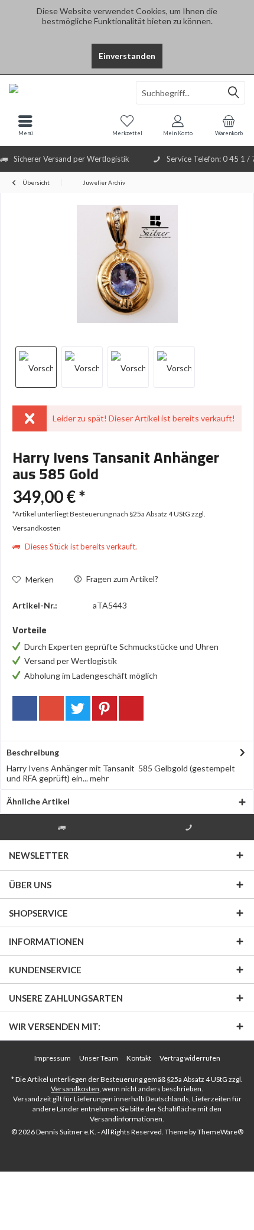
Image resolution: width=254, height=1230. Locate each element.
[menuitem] (228, 125)
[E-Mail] (131, 708)
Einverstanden (127, 56)
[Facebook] (24, 708)
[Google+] (51, 708)
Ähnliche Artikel (38, 801)
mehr (98, 778)
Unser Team (98, 1058)
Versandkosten (75, 1088)
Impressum (52, 1058)
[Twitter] (78, 708)
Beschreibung (32, 752)
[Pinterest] (104, 708)
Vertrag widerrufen (189, 1058)
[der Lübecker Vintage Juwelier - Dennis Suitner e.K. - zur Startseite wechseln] (63, 92)
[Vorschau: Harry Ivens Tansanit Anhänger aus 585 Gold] (36, 367)
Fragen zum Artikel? (121, 579)
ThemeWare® (220, 1131)
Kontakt (138, 1058)
